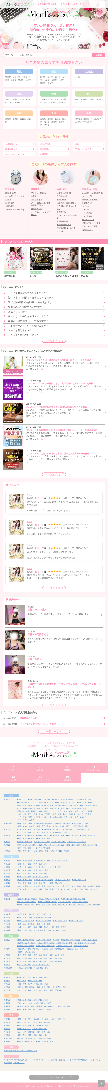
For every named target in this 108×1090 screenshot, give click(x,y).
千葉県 (8, 835)
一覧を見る (54, 340)
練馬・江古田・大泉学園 (83, 811)
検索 (99, 55)
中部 (11, 857)
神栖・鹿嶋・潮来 (73, 845)
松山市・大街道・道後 (26, 1006)
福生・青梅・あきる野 (78, 817)
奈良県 (54, 102)
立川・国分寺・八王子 (26, 820)
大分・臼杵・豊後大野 (26, 1032)
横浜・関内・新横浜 (25, 823)
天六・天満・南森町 (44, 940)
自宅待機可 (9, 203)
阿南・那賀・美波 (24, 1000)
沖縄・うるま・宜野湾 (45, 1041)
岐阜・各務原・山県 (25, 880)
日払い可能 (45, 144)
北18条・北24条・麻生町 (27, 902)
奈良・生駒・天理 (24, 964)
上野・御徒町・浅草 (25, 808)
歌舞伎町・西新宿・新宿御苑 (63, 799)
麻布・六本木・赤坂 (46, 802)
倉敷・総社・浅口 (42, 984)
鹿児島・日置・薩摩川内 (27, 1038)
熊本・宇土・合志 (24, 1029)
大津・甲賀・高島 (24, 961)
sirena (33, 276)
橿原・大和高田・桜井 (42, 964)
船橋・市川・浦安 (57, 835)
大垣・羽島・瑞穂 (79, 880)
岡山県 (92, 99)
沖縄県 (46, 125)
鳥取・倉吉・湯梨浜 (41, 977)
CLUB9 (84, 276)
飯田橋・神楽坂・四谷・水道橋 (67, 805)
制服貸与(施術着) (64, 193)
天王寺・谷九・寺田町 (26, 946)
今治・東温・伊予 (64, 1006)
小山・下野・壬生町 (43, 842)
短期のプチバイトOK (14, 154)
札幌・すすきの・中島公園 (49, 899)
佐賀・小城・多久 (24, 1022)
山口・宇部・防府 (24, 990)
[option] (15, 262)
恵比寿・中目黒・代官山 (27, 802)
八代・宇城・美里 (40, 1029)
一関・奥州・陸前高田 (43, 917)
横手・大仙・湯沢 (43, 924)
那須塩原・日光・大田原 (77, 842)
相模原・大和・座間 (63, 823)
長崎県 (57, 119)
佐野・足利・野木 (59, 842)
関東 (11, 795)
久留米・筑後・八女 (58, 1019)
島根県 (85, 99)
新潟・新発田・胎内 (25, 860)
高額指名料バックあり (66, 228)
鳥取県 (78, 99)
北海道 (78, 77)
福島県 (19, 102)
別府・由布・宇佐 (43, 1032)
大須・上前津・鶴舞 (79, 886)
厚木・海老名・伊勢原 (26, 826)
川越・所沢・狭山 (67, 829)
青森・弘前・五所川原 (26, 914)
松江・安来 (22, 980)
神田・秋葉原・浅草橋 (89, 805)
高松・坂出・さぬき (25, 1003)
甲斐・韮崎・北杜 (40, 873)
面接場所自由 (36, 209)
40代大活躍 (87, 213)
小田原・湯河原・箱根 (80, 826)
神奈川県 (16, 77)
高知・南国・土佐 (24, 1009)
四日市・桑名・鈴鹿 (25, 958)
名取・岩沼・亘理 (61, 920)
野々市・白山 (40, 867)
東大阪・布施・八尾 (65, 946)
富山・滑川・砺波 (24, 864)
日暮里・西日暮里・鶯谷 (44, 808)
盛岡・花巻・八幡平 (25, 917)
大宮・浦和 (22, 829)
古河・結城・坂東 (24, 848)
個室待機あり (46, 149)
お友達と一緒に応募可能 (92, 193)
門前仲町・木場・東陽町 (27, 811)
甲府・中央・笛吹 (24, 873)
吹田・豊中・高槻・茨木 (46, 946)
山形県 (11, 102)
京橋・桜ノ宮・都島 (65, 943)
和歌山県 (62, 102)
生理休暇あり (10, 206)
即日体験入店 (11, 149)
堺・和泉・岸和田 (81, 946)
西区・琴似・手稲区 (81, 902)
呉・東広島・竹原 (59, 987)
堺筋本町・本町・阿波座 (71, 940)
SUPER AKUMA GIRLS (66, 276)
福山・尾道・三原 (43, 987)
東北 (11, 910)
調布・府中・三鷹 (61, 817)
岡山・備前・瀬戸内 (25, 984)
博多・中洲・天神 (24, 1019)
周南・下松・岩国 (40, 990)
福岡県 (43, 119)
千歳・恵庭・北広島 (60, 904)
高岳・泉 (51, 886)
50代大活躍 (87, 216)
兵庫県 (57, 99)
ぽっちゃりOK (88, 220)
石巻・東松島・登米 (44, 920)
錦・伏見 (61, 886)
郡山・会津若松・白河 (43, 930)
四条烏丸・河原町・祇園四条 (28, 949)
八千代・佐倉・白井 (88, 835)
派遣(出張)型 (10, 193)
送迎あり (34, 196)
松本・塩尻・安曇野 (41, 876)
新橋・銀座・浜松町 (25, 805)
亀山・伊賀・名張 (56, 958)
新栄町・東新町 (94, 886)
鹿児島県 (9, 1038)
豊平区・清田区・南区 (26, 904)
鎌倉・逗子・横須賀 (44, 826)
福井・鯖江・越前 (24, 870)
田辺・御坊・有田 (42, 968)
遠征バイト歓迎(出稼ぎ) (15, 209)
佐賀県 (50, 119)
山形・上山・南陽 (24, 927)
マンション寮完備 (38, 193)
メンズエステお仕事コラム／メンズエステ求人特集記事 (68, 1060)
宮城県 (23, 99)
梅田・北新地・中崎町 (26, 940)
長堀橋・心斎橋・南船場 (27, 943)
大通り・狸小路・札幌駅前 (27, 899)
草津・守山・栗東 (40, 961)
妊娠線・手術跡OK (90, 199)
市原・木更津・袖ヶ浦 (26, 838)
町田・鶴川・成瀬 (59, 814)
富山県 (50, 77)
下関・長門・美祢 (56, 990)
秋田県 (8, 924)
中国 (11, 973)
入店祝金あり (11, 144)
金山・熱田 (38, 889)
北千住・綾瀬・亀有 (65, 811)
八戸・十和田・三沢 (44, 914)
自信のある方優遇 (89, 226)
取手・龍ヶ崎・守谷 (90, 845)
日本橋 (57, 940)
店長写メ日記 (95, 1060)
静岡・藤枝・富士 (40, 883)
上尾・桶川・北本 (83, 829)
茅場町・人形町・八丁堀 (44, 805)
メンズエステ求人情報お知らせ (17, 1060)
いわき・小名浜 (60, 930)
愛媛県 (23, 119)
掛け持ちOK (87, 203)
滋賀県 (46, 102)
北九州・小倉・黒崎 (41, 1019)
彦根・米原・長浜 (56, 961)
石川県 (57, 77)
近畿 (11, 936)
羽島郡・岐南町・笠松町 (44, 880)
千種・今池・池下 (24, 889)
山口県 (81, 102)
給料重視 (44, 154)
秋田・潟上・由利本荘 (26, 924)
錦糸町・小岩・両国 (79, 808)
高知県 (8, 1009)
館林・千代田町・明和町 (60, 851)
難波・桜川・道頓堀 (90, 940)
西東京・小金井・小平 (43, 817)
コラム (39, 369)
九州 (11, 1015)
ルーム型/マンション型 (14, 196)
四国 (11, 996)
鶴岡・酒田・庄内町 (41, 927)
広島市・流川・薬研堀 (26, 987)
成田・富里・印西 (43, 838)
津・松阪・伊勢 (41, 958)
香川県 (15, 119)
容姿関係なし (87, 230)
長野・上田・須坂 (24, 876)
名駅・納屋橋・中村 (25, 886)
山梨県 (46, 80)
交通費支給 (61, 212)
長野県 (54, 80)
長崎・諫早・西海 (24, 1025)
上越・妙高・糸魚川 (60, 860)
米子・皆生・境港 (24, 977)
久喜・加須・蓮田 (24, 832)
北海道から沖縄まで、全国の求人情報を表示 (21, 1051)
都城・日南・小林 (40, 1035)
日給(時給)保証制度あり (66, 203)
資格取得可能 (62, 221)
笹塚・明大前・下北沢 (42, 814)
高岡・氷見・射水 (40, 864)
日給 (77, 144)
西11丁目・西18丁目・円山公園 (73, 899)
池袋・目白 (22, 799)
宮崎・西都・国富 (24, 1035)
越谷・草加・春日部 (50, 829)
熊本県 (8, 1029)
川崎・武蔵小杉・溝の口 (44, 823)
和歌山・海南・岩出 (25, 968)
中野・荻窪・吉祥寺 (25, 817)
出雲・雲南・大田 (35, 980)
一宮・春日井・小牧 (69, 889)
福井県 (8, 870)
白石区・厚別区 (65, 902)
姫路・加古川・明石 (57, 955)
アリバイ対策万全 (83, 149)
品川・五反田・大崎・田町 (65, 802)
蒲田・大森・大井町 (85, 802)
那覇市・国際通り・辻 (26, 1041)
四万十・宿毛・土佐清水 (42, 1009)
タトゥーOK (87, 196)
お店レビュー (19, 1063)
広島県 (8, 987)
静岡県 (43, 83)
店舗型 (8, 199)
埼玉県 (24, 77)
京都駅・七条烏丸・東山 (27, 952)
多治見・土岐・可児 (63, 880)
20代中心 (86, 206)
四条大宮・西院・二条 (75, 949)
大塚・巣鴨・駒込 (62, 808)
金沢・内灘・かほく (25, 867)
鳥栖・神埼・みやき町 (42, 1022)
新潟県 (43, 77)
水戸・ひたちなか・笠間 (27, 845)
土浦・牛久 (43, 845)
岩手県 (15, 99)
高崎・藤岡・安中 (24, 851)
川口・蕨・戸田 (34, 829)
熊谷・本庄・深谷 (61, 832)
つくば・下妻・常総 (57, 845)
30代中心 (86, 209)
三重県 (8, 958)
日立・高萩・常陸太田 (42, 848)
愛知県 (50, 83)
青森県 (8, 99)
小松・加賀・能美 (54, 867)
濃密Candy (9, 276)
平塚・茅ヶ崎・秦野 (62, 826)
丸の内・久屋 (40, 886)
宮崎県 (54, 122)
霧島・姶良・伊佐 (45, 1038)
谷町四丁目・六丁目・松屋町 (85, 943)
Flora (29, 495)
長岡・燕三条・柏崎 (43, 860)
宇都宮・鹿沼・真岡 (25, 842)
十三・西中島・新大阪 (47, 943)
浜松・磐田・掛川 (24, 883)
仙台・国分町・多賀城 (26, 920)
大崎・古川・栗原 (76, 920)
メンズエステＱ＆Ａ (38, 1060)
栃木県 (13, 80)
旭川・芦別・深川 (43, 904)
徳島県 (8, 119)
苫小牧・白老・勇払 (77, 904)
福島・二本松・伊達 (25, 930)
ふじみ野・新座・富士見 (42, 832)
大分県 (46, 122)
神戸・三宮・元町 (24, 955)
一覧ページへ (54, 731)
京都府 (50, 99)
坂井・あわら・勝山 (41, 870)
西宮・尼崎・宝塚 (40, 955)
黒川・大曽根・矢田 (52, 889)
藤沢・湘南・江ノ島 (80, 823)
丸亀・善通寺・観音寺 (43, 1003)
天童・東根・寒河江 (58, 927)
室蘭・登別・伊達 (94, 904)
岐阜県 (61, 80)
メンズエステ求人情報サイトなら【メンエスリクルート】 (55, 1086)
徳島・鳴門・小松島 (41, 1000)
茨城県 (21, 80)
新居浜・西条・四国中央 (46, 1006)
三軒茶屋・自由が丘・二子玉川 (80, 814)
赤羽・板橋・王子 (24, 814)
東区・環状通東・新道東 (48, 902)
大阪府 (43, 99)
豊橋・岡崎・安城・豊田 (88, 889)
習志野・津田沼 (42, 835)
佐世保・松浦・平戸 (41, 1025)
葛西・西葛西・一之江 (47, 811)
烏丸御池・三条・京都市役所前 (53, 949)
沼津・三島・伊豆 (56, 883)
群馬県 (28, 80)
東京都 (8, 77)
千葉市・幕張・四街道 (26, 835)
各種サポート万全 (64, 225)
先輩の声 (9, 1063)
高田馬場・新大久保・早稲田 (39, 799)
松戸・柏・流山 (72, 835)
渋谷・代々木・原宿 (84, 799)
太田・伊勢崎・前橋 (41, 851)
